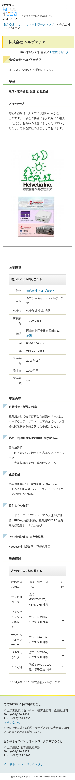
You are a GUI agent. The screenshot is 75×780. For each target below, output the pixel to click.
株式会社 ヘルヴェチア (40, 290)
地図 (29, 335)
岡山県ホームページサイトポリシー (26, 764)
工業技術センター (60, 52)
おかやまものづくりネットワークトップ (29, 24)
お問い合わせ (12, 722)
